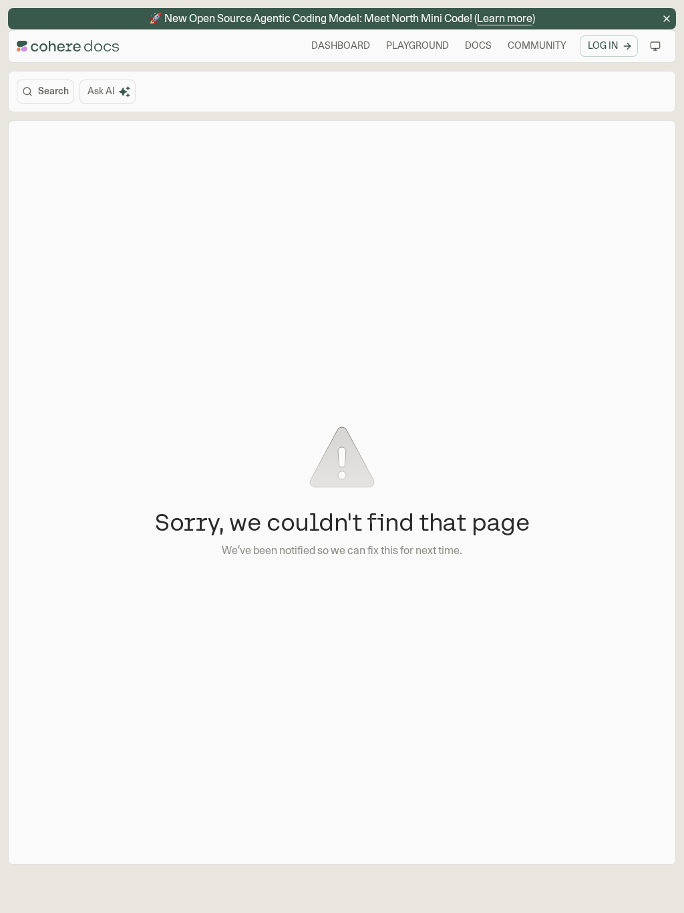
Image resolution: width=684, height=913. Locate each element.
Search (53, 91)
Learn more (504, 18)
